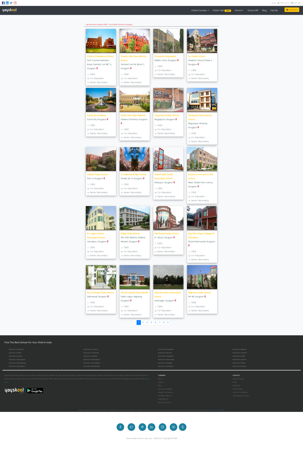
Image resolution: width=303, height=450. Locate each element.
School (238, 10)
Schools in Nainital (165, 363)
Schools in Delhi (15, 353)
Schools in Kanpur (90, 356)
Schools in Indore (239, 359)
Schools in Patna (239, 363)
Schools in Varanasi (91, 353)
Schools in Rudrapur (166, 349)
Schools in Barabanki (91, 366)
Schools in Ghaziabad (17, 363)
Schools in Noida (15, 356)
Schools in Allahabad (91, 359)
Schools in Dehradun (166, 359)
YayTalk (274, 10)
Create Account (284, 3)
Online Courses (199, 10)
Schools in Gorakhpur (91, 363)
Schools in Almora (165, 353)
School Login (297, 3)
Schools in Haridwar (166, 366)
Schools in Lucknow (90, 349)
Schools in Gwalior (240, 353)
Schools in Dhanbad (17, 366)
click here (216, 410)
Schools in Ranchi (239, 366)
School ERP (253, 10)
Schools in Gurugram (17, 359)
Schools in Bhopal (239, 349)
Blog (264, 10)
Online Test (221, 10)
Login (274, 3)
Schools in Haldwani (166, 356)
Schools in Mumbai (16, 349)
